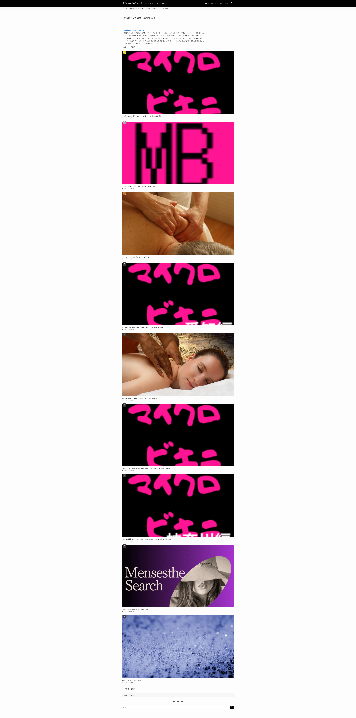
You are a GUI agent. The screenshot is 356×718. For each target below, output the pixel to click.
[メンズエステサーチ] (132, 3)
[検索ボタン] (232, 3)
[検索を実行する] (232, 707)
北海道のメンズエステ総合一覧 (134, 30)
